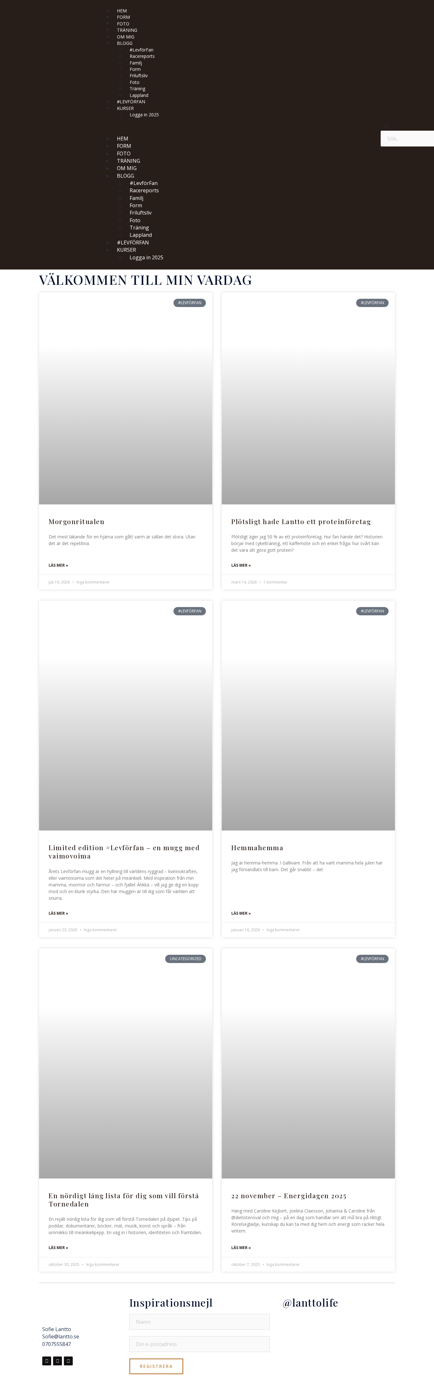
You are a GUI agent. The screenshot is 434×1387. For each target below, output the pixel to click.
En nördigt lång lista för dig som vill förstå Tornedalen (124, 1199)
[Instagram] (57, 1360)
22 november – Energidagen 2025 (288, 1195)
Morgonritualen (77, 521)
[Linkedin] (68, 1360)
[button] (236, 126)
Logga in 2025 (144, 115)
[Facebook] (46, 1360)
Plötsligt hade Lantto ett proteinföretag (301, 521)
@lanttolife (310, 1302)
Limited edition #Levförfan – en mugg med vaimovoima (124, 851)
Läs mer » (58, 565)
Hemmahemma (257, 847)
